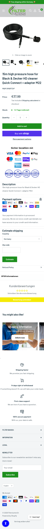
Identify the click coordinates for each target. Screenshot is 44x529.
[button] (5, 523)
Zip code (6, 245)
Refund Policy (8, 267)
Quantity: (6, 117)
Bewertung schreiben (22, 300)
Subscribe (10, 475)
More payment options (22, 139)
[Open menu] (3, 11)
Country (5, 234)
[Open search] (30, 10)
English (6, 486)
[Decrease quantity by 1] (13, 117)
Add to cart (22, 126)
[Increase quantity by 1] (26, 117)
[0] (39, 10)
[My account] (35, 10)
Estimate (10, 259)
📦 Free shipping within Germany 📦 (22, 2)
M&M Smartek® (8, 88)
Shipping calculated (30, 100)
